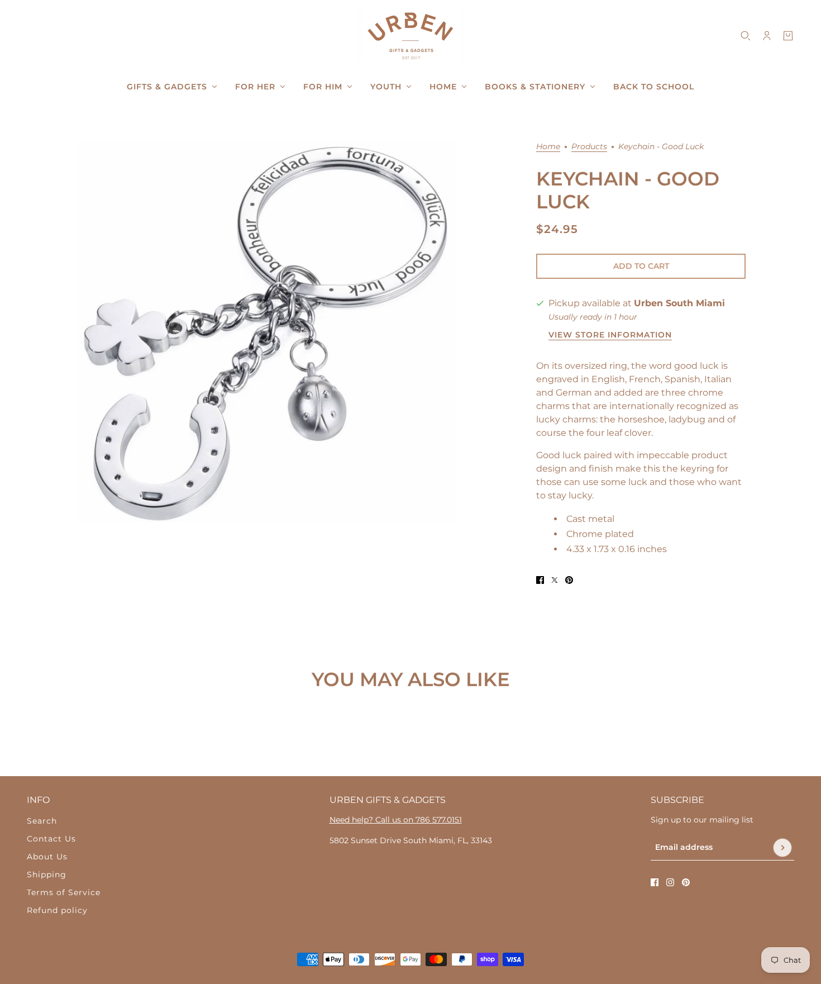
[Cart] (788, 36)
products (589, 146)
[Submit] (782, 847)
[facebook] (654, 882)
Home (548, 146)
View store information (610, 335)
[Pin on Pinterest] (569, 580)
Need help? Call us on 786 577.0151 (396, 820)
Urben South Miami (679, 303)
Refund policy (57, 910)
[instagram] (670, 882)
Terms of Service (64, 892)
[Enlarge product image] (265, 332)
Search (42, 821)
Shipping (46, 874)
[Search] (745, 36)
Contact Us (51, 839)
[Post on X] (555, 580)
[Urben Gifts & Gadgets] (410, 35)
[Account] (767, 36)
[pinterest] (686, 882)
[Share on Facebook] (540, 580)
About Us (47, 857)
